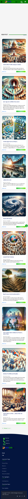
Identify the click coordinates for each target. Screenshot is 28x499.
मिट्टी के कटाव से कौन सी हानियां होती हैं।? (11, 294)
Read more (4, 71)
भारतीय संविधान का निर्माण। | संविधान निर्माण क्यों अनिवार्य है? (12, 414)
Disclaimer (4, 471)
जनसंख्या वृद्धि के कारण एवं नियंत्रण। (10, 141)
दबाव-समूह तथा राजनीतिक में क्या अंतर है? (11, 102)
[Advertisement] (14, 17)
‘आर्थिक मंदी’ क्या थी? (7, 180)
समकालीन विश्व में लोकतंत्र (8, 257)
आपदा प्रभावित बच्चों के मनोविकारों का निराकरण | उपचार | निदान (12, 333)
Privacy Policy (5, 463)
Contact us (4, 468)
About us (4, 466)
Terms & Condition (6, 473)
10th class (18, 71)
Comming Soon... (5, 481)
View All (25, 35)
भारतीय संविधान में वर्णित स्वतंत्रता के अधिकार (12, 64)
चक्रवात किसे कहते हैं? (7, 218)
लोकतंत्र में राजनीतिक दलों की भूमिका (10, 374)
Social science (22, 71)
